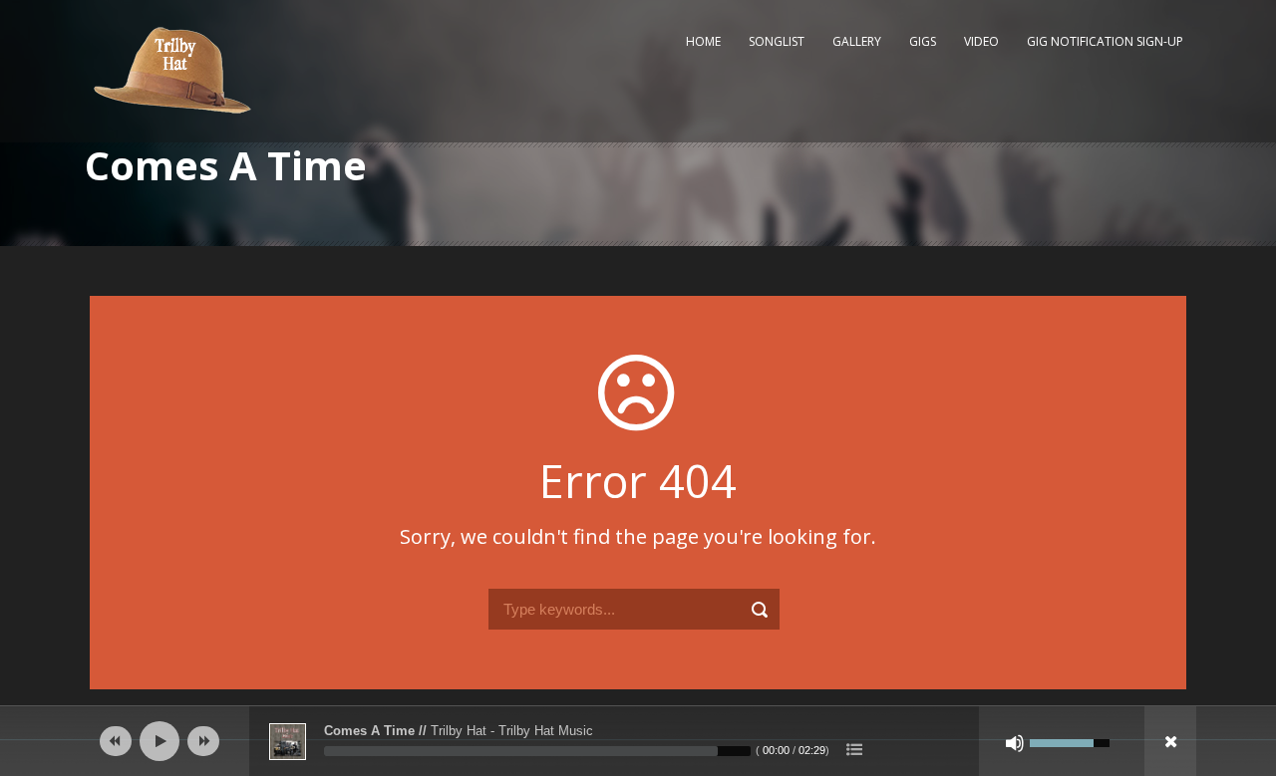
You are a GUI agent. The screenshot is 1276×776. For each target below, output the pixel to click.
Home (703, 41)
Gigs (922, 41)
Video (981, 41)
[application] (638, 741)
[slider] (537, 751)
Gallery (856, 41)
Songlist (776, 41)
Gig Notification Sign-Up (1105, 41)
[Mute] (1015, 743)
